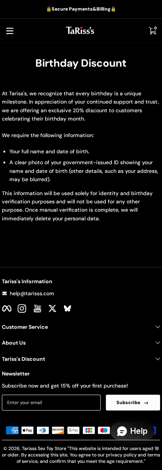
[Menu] (10, 31)
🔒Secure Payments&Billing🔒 (81, 9)
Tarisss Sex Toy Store (44, 449)
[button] (152, 30)
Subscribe (128, 403)
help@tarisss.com (32, 293)
